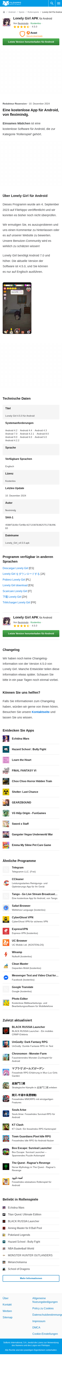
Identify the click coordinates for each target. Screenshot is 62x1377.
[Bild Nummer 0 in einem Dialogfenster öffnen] (17, 308)
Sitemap (7, 1317)
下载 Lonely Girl (12, 596)
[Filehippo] (12, 3)
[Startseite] (4, 12)
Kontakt (7, 1304)
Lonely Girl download (15, 585)
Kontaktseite (41, 712)
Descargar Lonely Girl (15, 568)
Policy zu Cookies (43, 1308)
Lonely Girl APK (32, 18)
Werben (7, 1310)
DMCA (36, 1327)
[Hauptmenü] (58, 3)
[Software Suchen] (52, 3)
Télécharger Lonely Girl (16, 602)
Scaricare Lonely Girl (15, 591)
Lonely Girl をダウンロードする (21, 573)
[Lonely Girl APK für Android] (7, 22)
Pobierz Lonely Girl (14, 579)
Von (20, 23)
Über (5, 1298)
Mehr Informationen (31, 1278)
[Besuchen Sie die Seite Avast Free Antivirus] (31, 34)
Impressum (38, 1321)
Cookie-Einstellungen (45, 1333)
